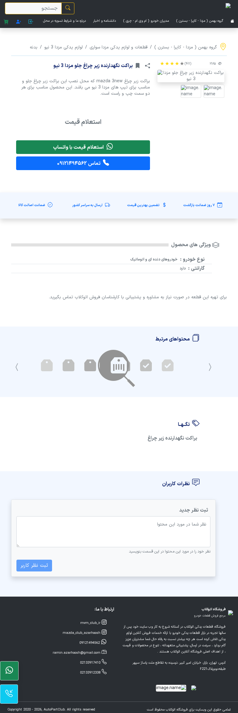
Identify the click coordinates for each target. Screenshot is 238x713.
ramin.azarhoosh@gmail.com (77, 653)
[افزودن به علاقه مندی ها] (138, 65)
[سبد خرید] (6, 22)
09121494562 (90, 643)
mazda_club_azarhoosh (82, 633)
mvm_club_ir (91, 623)
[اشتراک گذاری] (147, 65)
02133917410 (91, 663)
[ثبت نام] (18, 22)
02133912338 (91, 672)
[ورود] (31, 22)
